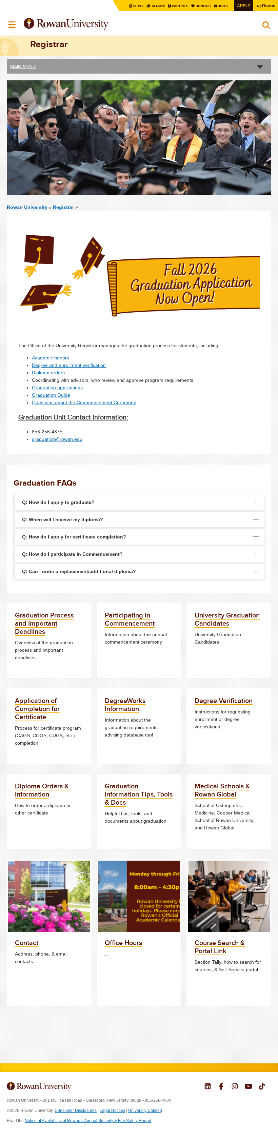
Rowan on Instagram (235, 1087)
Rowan (266, 5)
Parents (180, 6)
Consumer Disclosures (76, 1110)
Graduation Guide (51, 395)
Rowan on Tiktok (262, 1087)
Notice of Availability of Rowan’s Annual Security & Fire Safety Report (88, 1120)
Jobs (223, 6)
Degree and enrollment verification (69, 365)
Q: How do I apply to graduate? (58, 502)
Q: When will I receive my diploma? (62, 519)
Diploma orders (48, 372)
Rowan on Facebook (221, 1087)
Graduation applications (57, 387)
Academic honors (50, 357)
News (138, 6)
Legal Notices (112, 1110)
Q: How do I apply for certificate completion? (74, 536)
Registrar (64, 207)
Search (266, 26)
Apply (243, 5)
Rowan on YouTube (248, 1087)
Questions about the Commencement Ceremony (84, 402)
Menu (12, 25)
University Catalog (145, 1110)
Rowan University (83, 24)
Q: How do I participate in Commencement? (72, 554)
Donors (203, 6)
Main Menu (23, 66)
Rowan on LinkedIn (207, 1087)
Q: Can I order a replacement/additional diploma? (79, 571)
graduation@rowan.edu (57, 439)
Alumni (158, 6)
